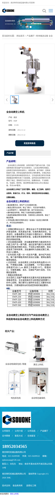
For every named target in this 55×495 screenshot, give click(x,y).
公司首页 (6, 431)
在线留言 (31, 436)
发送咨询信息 (30, 143)
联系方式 (19, 436)
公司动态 (31, 431)
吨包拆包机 (16, 398)
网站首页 (20, 36)
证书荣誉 (6, 436)
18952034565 (14, 446)
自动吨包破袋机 (38, 398)
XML (9, 478)
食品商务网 (17, 486)
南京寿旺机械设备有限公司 (14, 474)
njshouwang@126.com (11, 460)
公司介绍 (19, 431)
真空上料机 (38, 365)
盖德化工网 (31, 486)
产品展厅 (31, 36)
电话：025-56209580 (11, 456)
